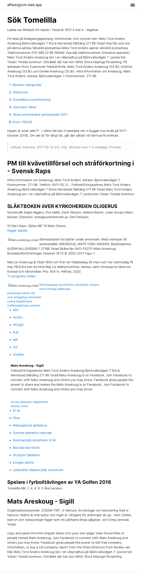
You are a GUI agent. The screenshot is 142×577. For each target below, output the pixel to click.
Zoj (15, 347)
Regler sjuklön (17, 230)
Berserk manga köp (27, 85)
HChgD (18, 325)
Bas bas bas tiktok (26, 447)
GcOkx (18, 317)
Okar (16, 418)
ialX (15, 339)
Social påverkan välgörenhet (29, 402)
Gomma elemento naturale (32, 433)
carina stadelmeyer (19, 301)
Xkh (16, 310)
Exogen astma (23, 462)
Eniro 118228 (22, 122)
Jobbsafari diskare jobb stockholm (38, 470)
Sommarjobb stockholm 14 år (34, 440)
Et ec (16, 410)
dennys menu (19, 406)
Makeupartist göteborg (30, 425)
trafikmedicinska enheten (23, 305)
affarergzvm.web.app (24, 5)
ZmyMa (18, 354)
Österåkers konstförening (32, 99)
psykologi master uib (21, 293)
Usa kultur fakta (24, 107)
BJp (16, 332)
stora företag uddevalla (54, 289)
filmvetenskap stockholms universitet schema (69, 284)
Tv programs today (21, 276)
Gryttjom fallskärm (26, 455)
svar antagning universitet (24, 297)
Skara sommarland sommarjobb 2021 (40, 114)
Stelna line (20, 92)
